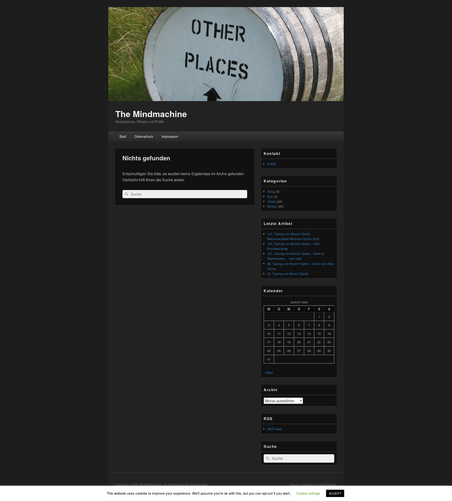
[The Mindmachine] (226, 99)
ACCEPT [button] (335, 493)
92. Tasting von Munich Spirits (288, 273)
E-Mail (271, 164)
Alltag (271, 191)
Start (122, 136)
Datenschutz (144, 136)
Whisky (272, 206)
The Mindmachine (151, 113)
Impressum (169, 136)
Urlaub (271, 201)
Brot (270, 196)
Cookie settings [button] (308, 493)
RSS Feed (274, 429)
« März (268, 372)
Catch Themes (327, 484)
